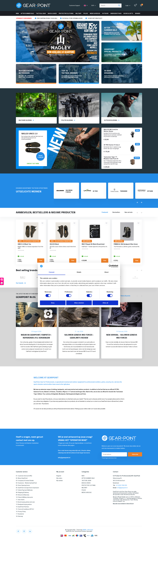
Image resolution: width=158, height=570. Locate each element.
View (40, 260)
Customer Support (74, 5)
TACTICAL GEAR (41, 13)
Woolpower (62, 394)
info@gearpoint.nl (64, 457)
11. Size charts (20, 499)
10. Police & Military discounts (24, 497)
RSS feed (90, 530)
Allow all (105, 303)
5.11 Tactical (71, 391)
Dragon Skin (81, 391)
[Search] (119, 5)
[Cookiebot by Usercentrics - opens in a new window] (110, 266)
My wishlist (59, 480)
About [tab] (106, 272)
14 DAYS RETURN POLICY (94, 18)
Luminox (48, 394)
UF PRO (116, 389)
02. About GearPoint (22, 478)
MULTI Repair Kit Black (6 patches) (93, 244)
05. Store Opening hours (23, 485)
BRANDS (137, 13)
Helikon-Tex (41, 394)
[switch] (68, 295)
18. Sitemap (19, 516)
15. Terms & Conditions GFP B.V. (25, 509)
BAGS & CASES (52, 13)
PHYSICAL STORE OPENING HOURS (72, 18)
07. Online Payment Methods (24, 490)
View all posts (125, 296)
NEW (17, 13)
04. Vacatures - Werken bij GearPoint (26, 483)
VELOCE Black (54, 244)
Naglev (78, 394)
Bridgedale (54, 394)
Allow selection (79, 303)
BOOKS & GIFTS (128, 13)
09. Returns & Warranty (22, 495)
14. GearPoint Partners (22, 507)
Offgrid (64, 391)
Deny (52, 303)
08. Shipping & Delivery (22, 492)
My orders (59, 478)
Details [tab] (79, 272)
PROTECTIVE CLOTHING (66, 13)
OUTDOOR (105, 13)
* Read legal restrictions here (109, 458)
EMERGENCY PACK (115, 13)
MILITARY (78, 13)
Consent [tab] (51, 272)
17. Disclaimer (20, 514)
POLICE (85, 13)
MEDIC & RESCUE (95, 13)
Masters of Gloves (49, 391)
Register (58, 476)
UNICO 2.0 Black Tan (24, 244)
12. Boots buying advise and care (25, 502)
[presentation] (137, 202)
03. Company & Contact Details (25, 480)
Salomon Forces (39, 391)
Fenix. (84, 394)
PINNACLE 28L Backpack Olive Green (126, 244)
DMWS (84, 530)
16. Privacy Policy (21, 511)
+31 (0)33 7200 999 (121, 485)
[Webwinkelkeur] (140, 530)
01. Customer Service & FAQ (24, 476)
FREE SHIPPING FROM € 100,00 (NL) (47, 18)
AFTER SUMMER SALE (27, 13)
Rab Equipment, (71, 394)
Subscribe (135, 454)
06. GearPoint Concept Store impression (27, 487)
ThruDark (59, 391)
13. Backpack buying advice (24, 504)
